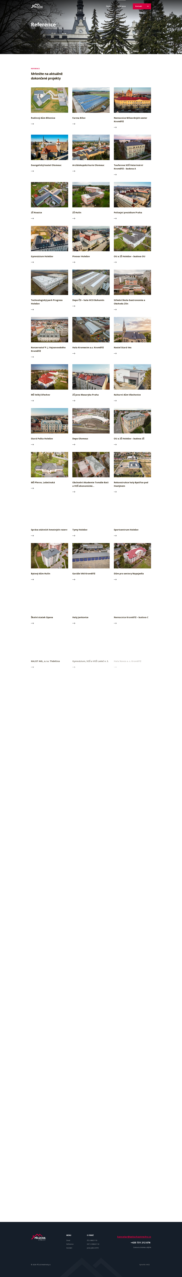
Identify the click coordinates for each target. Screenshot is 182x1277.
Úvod (108, 6)
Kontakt (138, 6)
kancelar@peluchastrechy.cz (134, 1236)
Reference (121, 6)
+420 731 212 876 (141, 1242)
